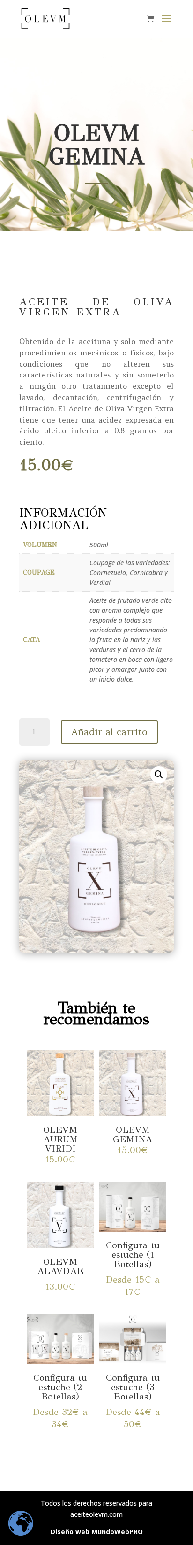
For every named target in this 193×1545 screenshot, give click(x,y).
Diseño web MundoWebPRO (97, 1531)
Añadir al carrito (109, 732)
